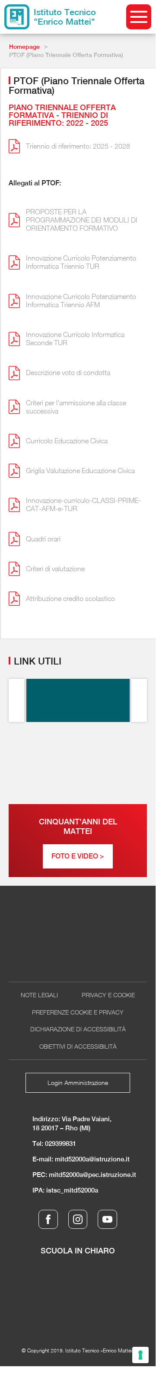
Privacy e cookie (108, 995)
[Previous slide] (16, 700)
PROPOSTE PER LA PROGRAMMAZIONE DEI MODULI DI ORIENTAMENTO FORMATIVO (81, 220)
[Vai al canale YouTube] (107, 1219)
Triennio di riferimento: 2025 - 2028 (78, 146)
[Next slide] (139, 700)
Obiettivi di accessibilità (78, 1046)
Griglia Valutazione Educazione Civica (80, 470)
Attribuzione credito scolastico (70, 598)
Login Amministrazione (78, 1082)
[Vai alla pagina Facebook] (48, 1219)
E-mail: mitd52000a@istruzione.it (81, 1159)
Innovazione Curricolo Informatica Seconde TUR (75, 339)
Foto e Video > (77, 856)
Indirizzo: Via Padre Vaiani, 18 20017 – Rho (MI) (71, 1123)
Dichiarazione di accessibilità (78, 1029)
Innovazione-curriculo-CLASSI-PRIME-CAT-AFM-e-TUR (83, 504)
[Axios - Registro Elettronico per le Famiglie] (78, 700)
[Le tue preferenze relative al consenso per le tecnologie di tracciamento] (140, 1355)
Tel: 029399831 (54, 1143)
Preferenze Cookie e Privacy (78, 1012)
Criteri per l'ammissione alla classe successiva (76, 407)
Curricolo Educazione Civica (67, 441)
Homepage (24, 47)
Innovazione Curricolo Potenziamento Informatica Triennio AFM (81, 301)
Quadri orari (43, 539)
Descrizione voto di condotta (68, 372)
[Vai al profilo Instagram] (78, 1219)
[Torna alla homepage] (16, 16)
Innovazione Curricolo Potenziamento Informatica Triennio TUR (81, 262)
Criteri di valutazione (55, 568)
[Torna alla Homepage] (78, 936)
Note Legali (39, 995)
